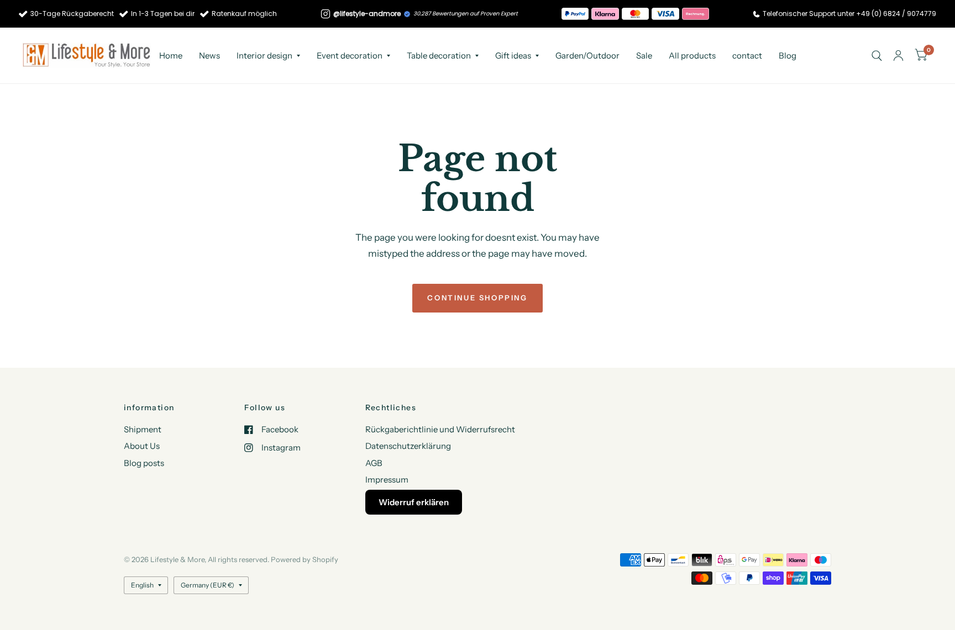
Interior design (264, 55)
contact (747, 55)
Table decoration (439, 55)
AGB (373, 463)
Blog (787, 55)
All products (692, 55)
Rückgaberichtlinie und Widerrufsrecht (440, 429)
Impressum (386, 479)
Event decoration (349, 55)
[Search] (877, 55)
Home (170, 55)
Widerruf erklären (414, 502)
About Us (142, 446)
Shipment (142, 429)
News (209, 55)
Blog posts (144, 463)
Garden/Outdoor (587, 55)
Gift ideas (513, 55)
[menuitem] (171, 55)
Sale (644, 55)
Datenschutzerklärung (408, 446)
